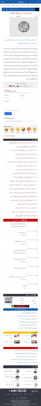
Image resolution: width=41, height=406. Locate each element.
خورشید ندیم (35, 374)
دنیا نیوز (17, 398)
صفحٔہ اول (36, 5)
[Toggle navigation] (38, 2)
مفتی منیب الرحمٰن (16, 387)
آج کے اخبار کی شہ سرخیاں (19, 309)
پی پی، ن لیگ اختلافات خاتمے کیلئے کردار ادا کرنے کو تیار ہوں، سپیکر (26, 328)
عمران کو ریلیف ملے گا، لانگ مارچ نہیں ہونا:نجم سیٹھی (28, 319)
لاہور (30, 9)
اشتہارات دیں (8, 394)
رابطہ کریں (31, 394)
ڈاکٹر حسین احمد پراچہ (34, 380)
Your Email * (23, 95)
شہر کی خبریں (18, 5)
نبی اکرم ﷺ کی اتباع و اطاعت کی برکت (19, 250)
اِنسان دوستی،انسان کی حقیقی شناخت (20, 241)
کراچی (27, 9)
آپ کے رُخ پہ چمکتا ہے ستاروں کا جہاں (19, 268)
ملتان (19, 9)
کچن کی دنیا (24, 285)
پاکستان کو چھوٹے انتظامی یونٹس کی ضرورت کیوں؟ (18, 224)
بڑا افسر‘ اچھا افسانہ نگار (28, 384)
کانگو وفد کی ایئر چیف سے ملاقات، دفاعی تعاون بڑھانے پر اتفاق (27, 316)
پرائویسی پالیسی (15, 394)
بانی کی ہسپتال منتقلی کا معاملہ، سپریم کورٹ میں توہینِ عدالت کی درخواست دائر (25, 350)
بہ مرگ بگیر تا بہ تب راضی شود (8, 371)
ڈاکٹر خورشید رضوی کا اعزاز (27, 378)
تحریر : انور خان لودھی (23, 244)
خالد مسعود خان (17, 374)
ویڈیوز (13, 398)
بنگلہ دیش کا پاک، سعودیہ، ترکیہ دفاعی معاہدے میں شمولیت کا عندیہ (26, 362)
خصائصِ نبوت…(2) (10, 384)
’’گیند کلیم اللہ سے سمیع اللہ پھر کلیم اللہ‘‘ (20, 259)
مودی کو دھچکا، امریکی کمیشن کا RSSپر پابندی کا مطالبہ (28, 313)
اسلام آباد (23, 9)
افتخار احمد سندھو (16, 380)
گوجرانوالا (11, 9)
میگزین (3, 5)
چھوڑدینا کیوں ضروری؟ (22, 232)
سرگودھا (7, 9)
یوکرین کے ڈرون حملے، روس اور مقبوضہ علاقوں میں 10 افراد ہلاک (26, 356)
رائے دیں (20, 394)
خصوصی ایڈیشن (8, 5)
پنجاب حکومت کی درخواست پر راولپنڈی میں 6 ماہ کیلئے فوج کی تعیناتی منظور (25, 353)
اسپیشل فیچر (13, 5)
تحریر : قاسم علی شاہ (23, 235)
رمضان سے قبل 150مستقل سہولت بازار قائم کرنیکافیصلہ (27, 325)
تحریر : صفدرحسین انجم (23, 261)
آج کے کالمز (23, 5)
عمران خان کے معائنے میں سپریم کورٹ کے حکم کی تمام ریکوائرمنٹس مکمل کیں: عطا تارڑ (23, 359)
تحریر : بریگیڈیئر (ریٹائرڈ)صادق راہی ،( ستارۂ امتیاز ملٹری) (19, 226)
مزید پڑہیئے (33, 139)
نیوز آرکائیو (26, 394)
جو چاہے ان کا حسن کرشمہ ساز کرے (9, 378)
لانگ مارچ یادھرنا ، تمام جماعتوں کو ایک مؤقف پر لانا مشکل (27, 322)
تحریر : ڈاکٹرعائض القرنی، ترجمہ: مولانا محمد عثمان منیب (19, 252)
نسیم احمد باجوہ (35, 387)
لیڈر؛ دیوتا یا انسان (28, 371)
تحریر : (25, 288)
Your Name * (6, 95)
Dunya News (23, 398)
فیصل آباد (15, 9)
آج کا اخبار (27, 5)
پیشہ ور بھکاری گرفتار (26, 341)
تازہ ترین (32, 5)
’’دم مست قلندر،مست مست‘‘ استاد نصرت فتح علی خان (17, 277)
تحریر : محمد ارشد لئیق (23, 279)
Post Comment (8, 113)
